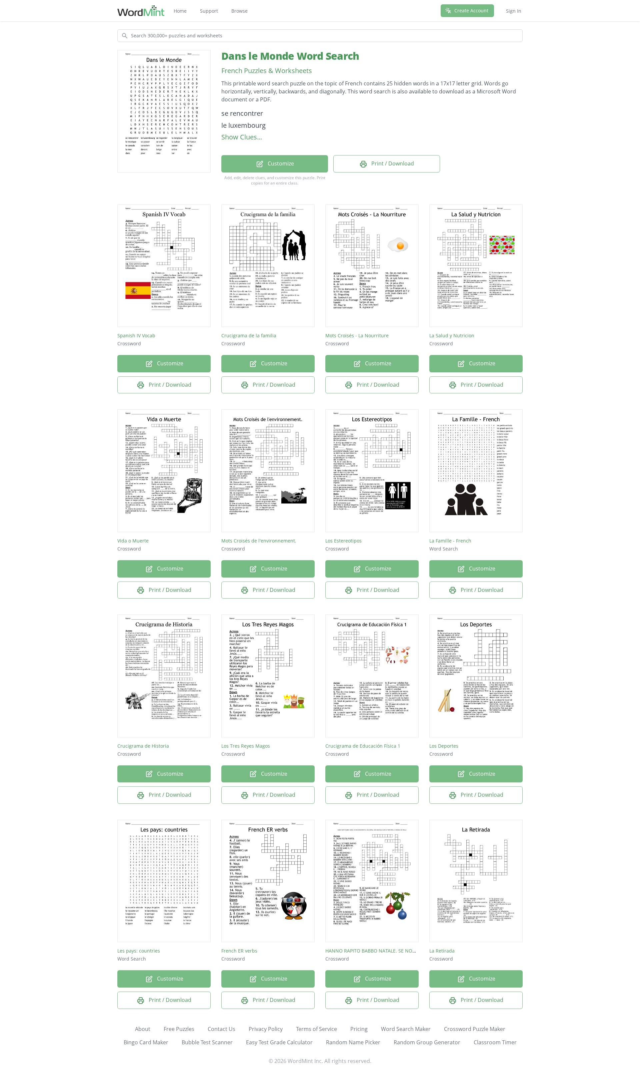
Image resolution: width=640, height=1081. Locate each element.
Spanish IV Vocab (136, 335)
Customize (280, 163)
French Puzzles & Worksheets (266, 70)
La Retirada (442, 951)
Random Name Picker (353, 1042)
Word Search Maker (406, 1029)
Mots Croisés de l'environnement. (258, 540)
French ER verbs (239, 951)
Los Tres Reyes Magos (245, 746)
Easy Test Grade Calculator (279, 1042)
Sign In (513, 11)
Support (209, 11)
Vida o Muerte (133, 540)
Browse (239, 11)
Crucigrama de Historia (143, 746)
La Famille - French (450, 540)
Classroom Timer (495, 1042)
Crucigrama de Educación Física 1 (362, 746)
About (142, 1029)
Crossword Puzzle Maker (474, 1029)
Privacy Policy (266, 1029)
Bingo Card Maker (146, 1042)
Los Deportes (443, 746)
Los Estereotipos (343, 540)
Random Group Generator (427, 1042)
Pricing (359, 1029)
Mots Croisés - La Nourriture (357, 335)
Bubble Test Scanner (207, 1042)
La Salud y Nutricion (451, 335)
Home (180, 11)
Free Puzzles (179, 1029)
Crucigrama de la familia (248, 335)
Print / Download (392, 163)
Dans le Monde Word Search (290, 56)
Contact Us (221, 1029)
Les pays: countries (138, 951)
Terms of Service (316, 1029)
